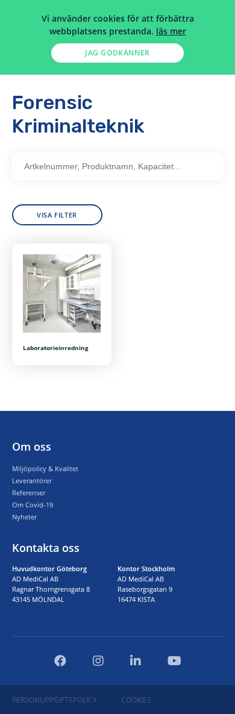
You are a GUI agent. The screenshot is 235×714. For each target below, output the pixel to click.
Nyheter (24, 516)
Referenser (28, 492)
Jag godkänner (117, 53)
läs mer (171, 31)
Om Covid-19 (32, 504)
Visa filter (57, 214)
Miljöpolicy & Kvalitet (45, 468)
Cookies (136, 700)
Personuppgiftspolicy (54, 700)
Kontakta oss (46, 547)
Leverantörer (32, 480)
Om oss (31, 446)
